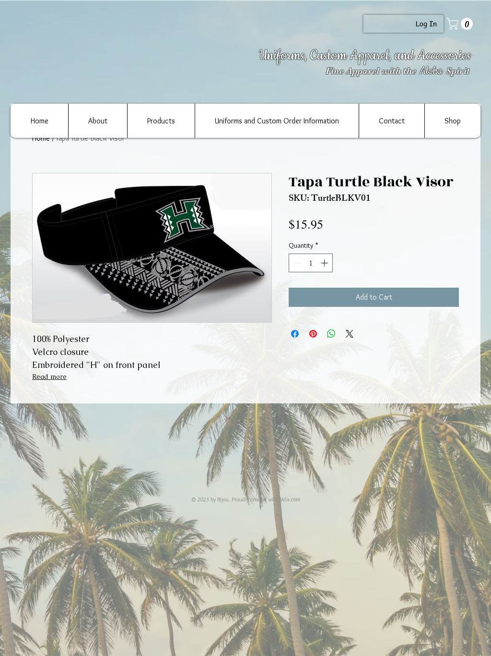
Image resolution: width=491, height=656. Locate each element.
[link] (461, 24)
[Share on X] (349, 334)
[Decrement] (296, 263)
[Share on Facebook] (295, 334)
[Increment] (325, 263)
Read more (49, 376)
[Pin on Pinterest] (313, 334)
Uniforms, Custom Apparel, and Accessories (365, 55)
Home (41, 138)
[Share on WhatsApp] (331, 334)
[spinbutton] (311, 263)
